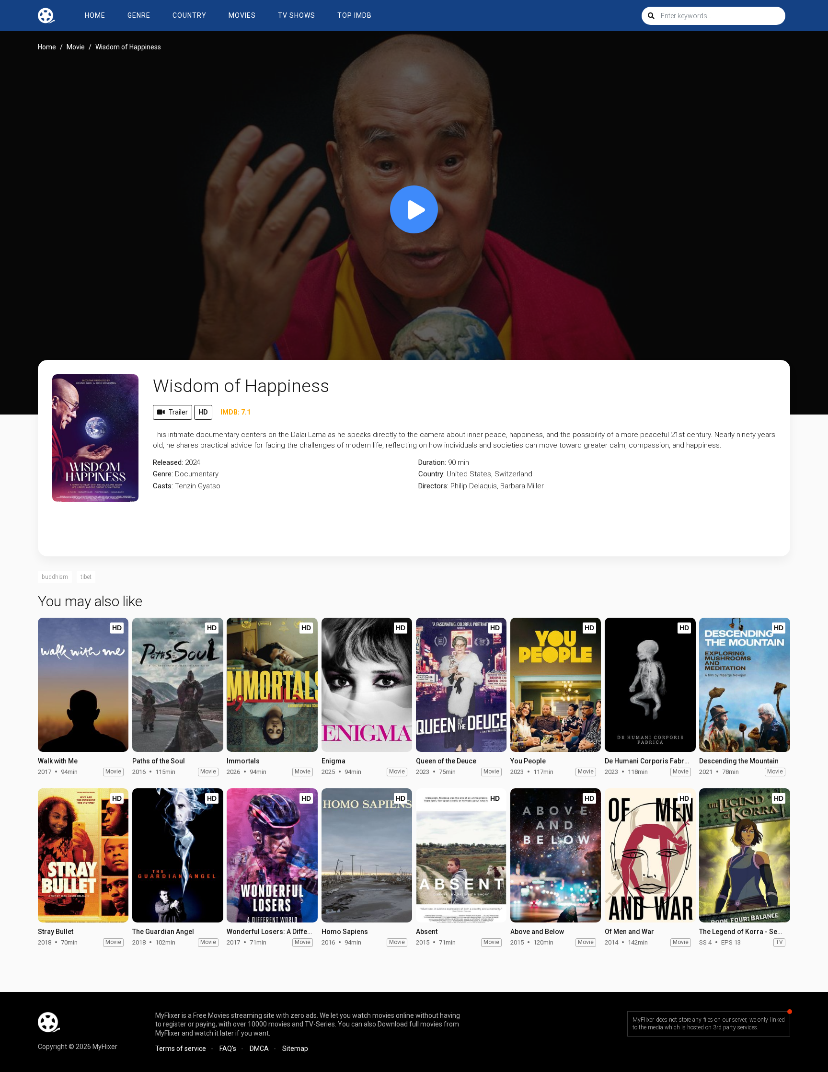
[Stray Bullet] (83, 855)
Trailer (178, 412)
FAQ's (227, 1048)
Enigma (333, 761)
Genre (138, 15)
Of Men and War (629, 931)
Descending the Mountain (739, 761)
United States (469, 474)
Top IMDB (354, 15)
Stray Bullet (55, 931)
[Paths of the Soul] (177, 685)
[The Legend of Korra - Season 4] (744, 855)
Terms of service (180, 1048)
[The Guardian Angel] (177, 855)
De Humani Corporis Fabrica (649, 761)
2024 (192, 462)
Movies (242, 15)
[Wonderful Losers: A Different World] (272, 855)
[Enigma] (367, 685)
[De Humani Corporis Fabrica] (650, 685)
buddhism (55, 577)
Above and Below (537, 931)
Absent (426, 931)
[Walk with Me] (83, 685)
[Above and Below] (555, 855)
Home (95, 15)
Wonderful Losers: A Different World (283, 931)
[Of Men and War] (650, 855)
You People (528, 761)
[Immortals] (272, 685)
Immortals (243, 761)
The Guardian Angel (163, 931)
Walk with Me (58, 761)
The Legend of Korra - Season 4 (748, 931)
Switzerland (513, 474)
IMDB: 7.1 (235, 412)
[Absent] (461, 855)
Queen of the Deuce (446, 761)
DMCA (259, 1048)
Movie (76, 47)
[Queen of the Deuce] (461, 685)
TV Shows (296, 15)
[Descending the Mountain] (744, 685)
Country (189, 15)
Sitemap (295, 1048)
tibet (86, 577)
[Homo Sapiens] (367, 855)
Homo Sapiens (345, 931)
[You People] (555, 685)
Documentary (196, 474)
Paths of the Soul (158, 761)
